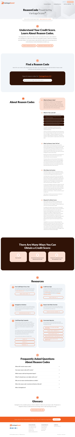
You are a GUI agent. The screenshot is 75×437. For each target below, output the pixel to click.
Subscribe (56, 419)
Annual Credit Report (24, 293)
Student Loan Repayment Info (33, 431)
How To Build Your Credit (32, 427)
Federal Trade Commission (52, 330)
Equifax (24, 339)
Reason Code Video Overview (52, 311)
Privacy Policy (59, 434)
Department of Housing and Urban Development (52, 328)
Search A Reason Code (28, 45)
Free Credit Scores (44, 426)
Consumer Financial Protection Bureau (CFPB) (51, 339)
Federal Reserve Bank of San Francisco (52, 336)
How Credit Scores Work (32, 426)
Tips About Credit (31, 430)
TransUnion (24, 344)
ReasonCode (43, 430)
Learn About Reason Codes (44, 45)
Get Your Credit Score (67, 4)
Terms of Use (63, 434)
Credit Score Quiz (52, 297)
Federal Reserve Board (52, 333)
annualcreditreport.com (20, 290)
